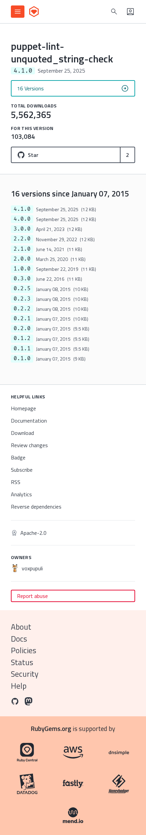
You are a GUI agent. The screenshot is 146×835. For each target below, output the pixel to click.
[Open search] (114, 11)
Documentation (29, 420)
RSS (15, 482)
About (21, 627)
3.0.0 (22, 228)
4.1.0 (22, 209)
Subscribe (22, 470)
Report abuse (32, 596)
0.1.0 (22, 358)
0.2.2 (22, 308)
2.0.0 (22, 258)
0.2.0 (22, 328)
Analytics (21, 494)
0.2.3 (22, 298)
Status (22, 662)
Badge (18, 457)
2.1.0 (22, 249)
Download (22, 433)
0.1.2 (22, 338)
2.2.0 (22, 238)
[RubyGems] (34, 11)
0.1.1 (22, 348)
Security (24, 674)
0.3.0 (22, 278)
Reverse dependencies (36, 506)
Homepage (23, 408)
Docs (19, 639)
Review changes (29, 445)
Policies (23, 650)
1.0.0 (22, 268)
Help (18, 686)
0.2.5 (22, 288)
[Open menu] (17, 11)
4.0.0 (22, 219)
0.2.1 (22, 318)
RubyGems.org (51, 728)
